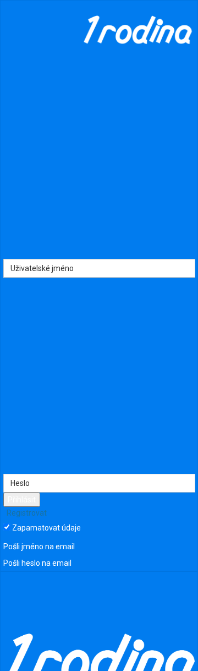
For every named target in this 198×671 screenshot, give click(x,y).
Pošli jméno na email (39, 547)
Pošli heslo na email (37, 563)
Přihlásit (22, 499)
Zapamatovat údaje (46, 527)
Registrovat (26, 512)
